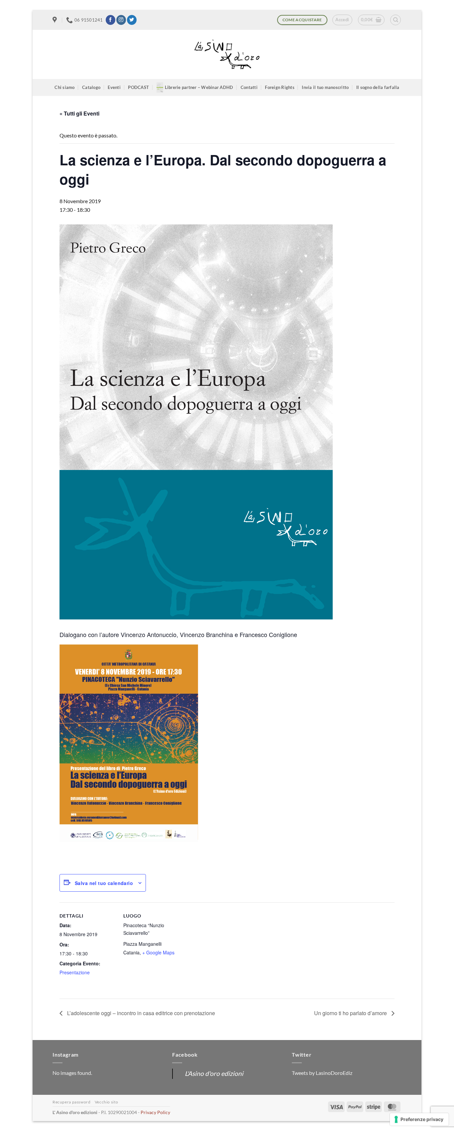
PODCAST (138, 87)
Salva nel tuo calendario (104, 883)
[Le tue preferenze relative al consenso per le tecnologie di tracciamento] (419, 1119)
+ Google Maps (158, 952)
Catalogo (91, 87)
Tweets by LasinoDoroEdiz (322, 1073)
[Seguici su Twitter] (132, 20)
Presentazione (74, 972)
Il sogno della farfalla (377, 87)
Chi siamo (64, 87)
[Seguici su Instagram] (121, 20)
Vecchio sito (106, 1101)
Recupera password (71, 1101)
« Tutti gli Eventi (79, 113)
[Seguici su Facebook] (110, 20)
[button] (342, 20)
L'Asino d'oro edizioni (214, 1073)
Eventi (114, 87)
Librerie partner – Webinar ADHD (199, 87)
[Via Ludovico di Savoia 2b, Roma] (55, 20)
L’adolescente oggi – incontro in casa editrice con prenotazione (140, 1013)
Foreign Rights (279, 87)
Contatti (249, 87)
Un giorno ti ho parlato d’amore (351, 1013)
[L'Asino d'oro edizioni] (227, 54)
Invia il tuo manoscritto (325, 87)
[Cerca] (395, 20)
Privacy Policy (155, 1112)
